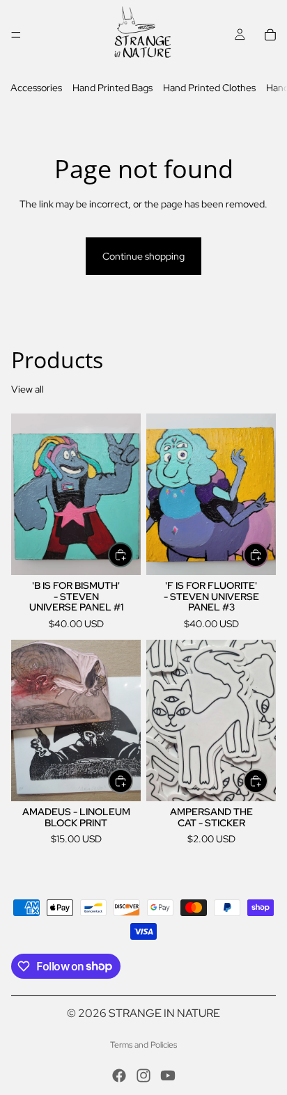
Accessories (36, 87)
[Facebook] (119, 1075)
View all (27, 389)
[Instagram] (143, 1075)
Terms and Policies (143, 1044)
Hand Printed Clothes (209, 87)
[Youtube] (168, 1075)
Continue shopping (143, 256)
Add (132, 555)
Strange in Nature (164, 1013)
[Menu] (16, 35)
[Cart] (270, 34)
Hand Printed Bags (112, 87)
